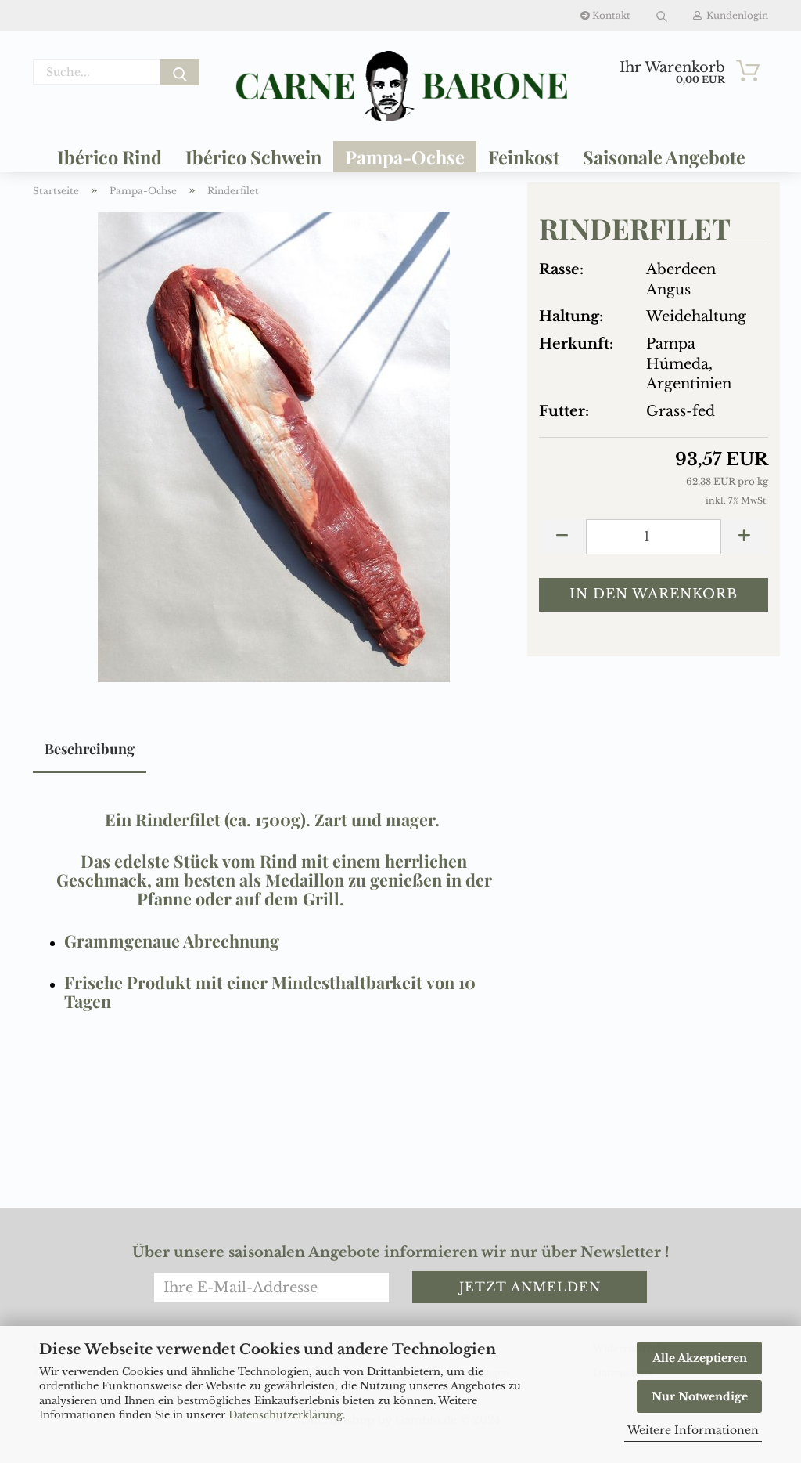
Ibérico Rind (109, 157)
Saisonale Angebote (664, 157)
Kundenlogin (735, 15)
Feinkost (523, 157)
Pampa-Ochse (405, 157)
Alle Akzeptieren (699, 1358)
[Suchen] (661, 15)
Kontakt (610, 15)
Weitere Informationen (693, 1430)
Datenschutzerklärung (285, 1414)
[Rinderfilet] (274, 445)
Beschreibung (90, 748)
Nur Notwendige (700, 1396)
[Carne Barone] (401, 86)
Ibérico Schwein (253, 157)
